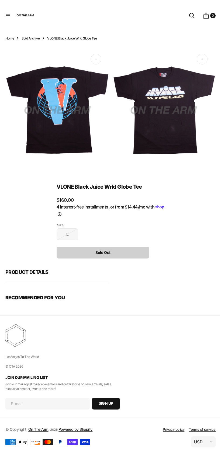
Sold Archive (31, 38)
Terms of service (198, 429)
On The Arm (38, 429)
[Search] (187, 15)
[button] (8, 15)
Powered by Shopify (75, 429)
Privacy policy (169, 429)
